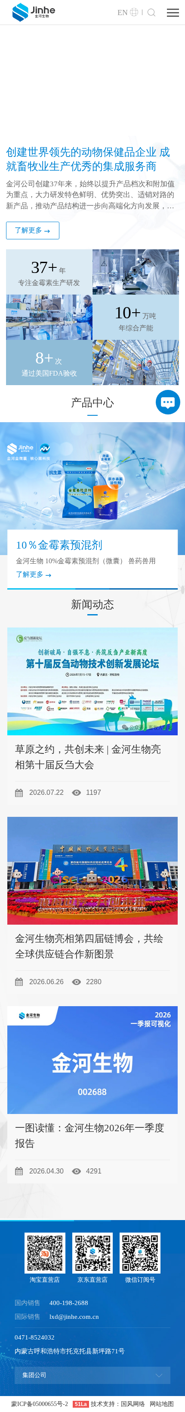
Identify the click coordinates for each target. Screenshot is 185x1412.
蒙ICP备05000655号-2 (39, 1404)
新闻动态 (92, 604)
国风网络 (133, 1404)
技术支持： (106, 1404)
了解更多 (28, 230)
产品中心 (92, 402)
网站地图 (162, 1404)
